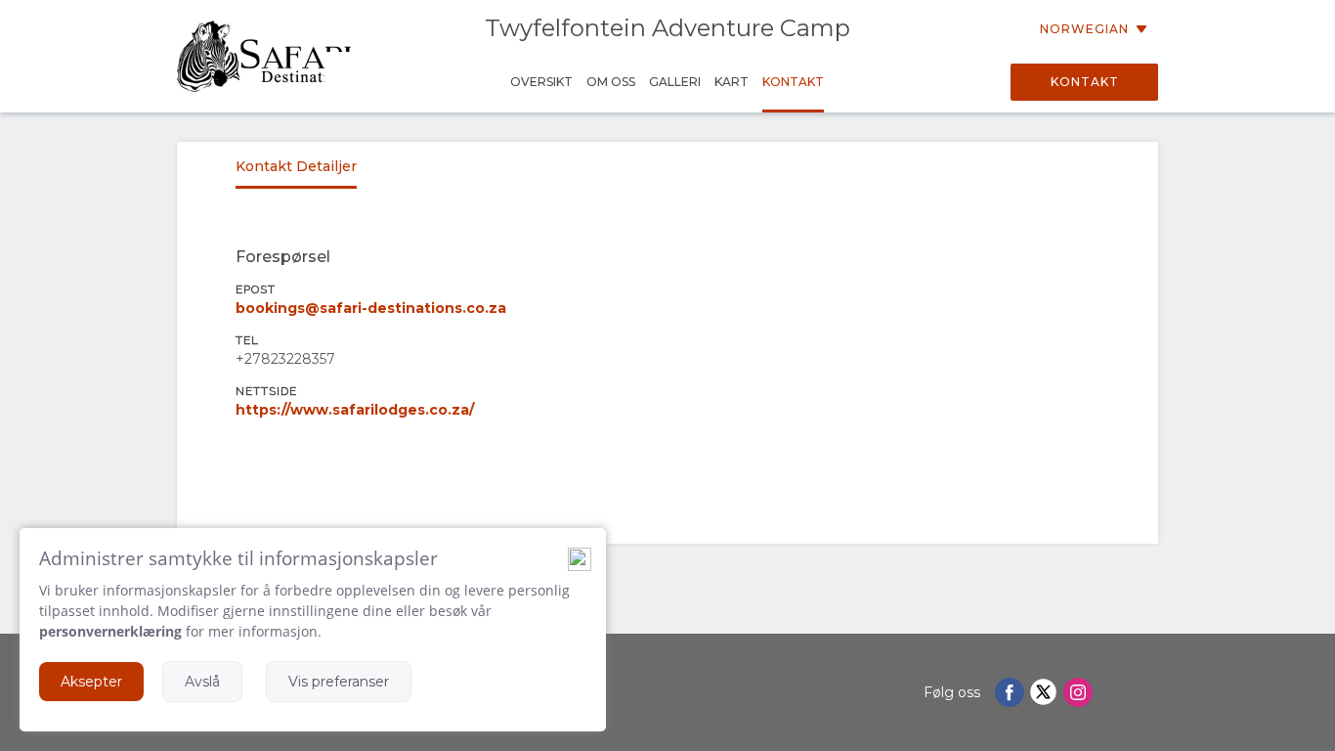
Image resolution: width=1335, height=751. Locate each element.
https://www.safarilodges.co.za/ (355, 410)
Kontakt (1085, 81)
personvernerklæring (110, 631)
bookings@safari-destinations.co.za (371, 308)
